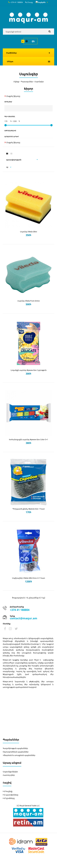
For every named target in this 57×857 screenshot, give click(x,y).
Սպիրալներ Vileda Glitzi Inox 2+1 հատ (28, 578)
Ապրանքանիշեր (10, 771)
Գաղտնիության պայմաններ (15, 748)
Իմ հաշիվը (7, 791)
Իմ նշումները (9, 798)
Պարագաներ (27, 81)
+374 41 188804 (16, 2)
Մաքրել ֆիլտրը (13, 96)
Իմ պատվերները (10, 794)
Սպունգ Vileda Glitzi (28, 231)
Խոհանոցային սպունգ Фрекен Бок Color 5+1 (28, 439)
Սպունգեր (39, 81)
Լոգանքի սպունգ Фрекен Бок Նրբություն (28, 370)
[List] (11, 153)
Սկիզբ (16, 81)
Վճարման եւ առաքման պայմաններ (19, 755)
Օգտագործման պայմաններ (15, 751)
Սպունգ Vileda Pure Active (28, 301)
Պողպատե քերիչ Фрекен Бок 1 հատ (28, 509)
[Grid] (7, 153)
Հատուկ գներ (9, 775)
